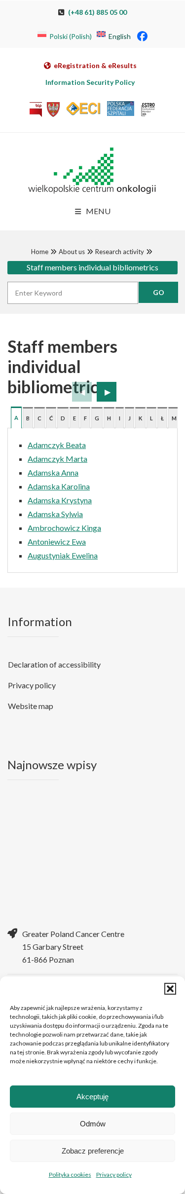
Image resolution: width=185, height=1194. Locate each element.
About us (72, 252)
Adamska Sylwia (55, 514)
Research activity (119, 252)
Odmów (93, 1123)
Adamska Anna (53, 472)
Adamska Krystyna (60, 500)
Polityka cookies (70, 1174)
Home (39, 252)
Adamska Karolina (59, 486)
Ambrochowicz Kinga (64, 527)
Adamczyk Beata (57, 444)
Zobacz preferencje (93, 1151)
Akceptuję (92, 1096)
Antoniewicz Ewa (57, 541)
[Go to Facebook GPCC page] (142, 36)
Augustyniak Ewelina (63, 555)
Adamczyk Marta (57, 458)
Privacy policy (114, 1174)
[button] (170, 989)
